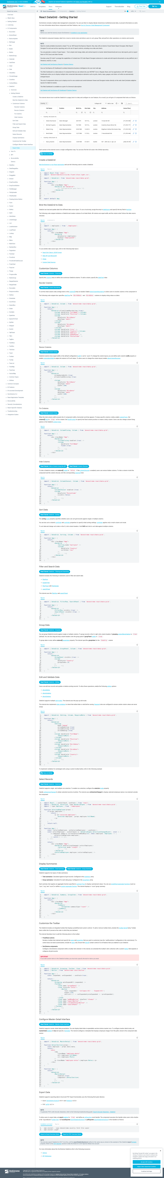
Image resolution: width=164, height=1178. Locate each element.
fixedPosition (72, 419)
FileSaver (69, 1101)
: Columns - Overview (50, 273)
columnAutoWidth (48, 358)
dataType (67, 295)
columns (48, 277)
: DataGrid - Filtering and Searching (54, 571)
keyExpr (129, 209)
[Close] (160, 1151)
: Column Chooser (79, 466)
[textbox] (20, 11)
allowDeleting (47, 696)
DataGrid (71, 11)
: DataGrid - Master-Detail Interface (54, 1024)
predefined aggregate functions (120, 884)
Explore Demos (68, 64)
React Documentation (49, 11)
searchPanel (46, 589)
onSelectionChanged (50, 792)
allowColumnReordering (97, 291)
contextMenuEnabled (124, 634)
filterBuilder (55, 586)
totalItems (87, 876)
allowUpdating (47, 693)
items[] (126, 928)
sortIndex (67, 522)
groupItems (86, 880)
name (72, 940)
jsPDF (47, 1104)
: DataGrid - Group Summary (79, 869)
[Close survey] (159, 1)
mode (48, 519)
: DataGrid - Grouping (50, 630)
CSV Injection (57, 1144)
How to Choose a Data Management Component (95, 25)
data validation (61, 704)
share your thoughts (82, 2)
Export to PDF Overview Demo (72, 1134)
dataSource (106, 209)
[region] (147, 1162)
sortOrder (58, 522)
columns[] (72, 291)
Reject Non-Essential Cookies (146, 1166)
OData (44, 259)
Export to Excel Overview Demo (49, 1134)
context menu (57, 422)
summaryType (80, 884)
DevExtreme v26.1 (12, 2)
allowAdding (46, 690)
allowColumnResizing (113, 358)
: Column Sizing (48, 352)
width (79, 356)
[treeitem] (20, 14)
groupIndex (66, 640)
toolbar (121, 928)
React (21, 6)
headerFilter (46, 583)
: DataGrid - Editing (49, 682)
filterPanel (46, 586)
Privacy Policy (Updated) (72, 1174)
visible (65, 470)
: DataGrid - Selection (50, 784)
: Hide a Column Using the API (53, 466)
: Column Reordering (50, 287)
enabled (49, 1031)
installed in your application (79, 33)
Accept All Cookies (146, 1162)
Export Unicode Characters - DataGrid (104, 1112)
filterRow (45, 579)
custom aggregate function (69, 886)
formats (134, 1142)
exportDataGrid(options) (77, 1119)
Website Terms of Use (61, 1174)
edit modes (58, 700)
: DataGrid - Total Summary (52, 869)
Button (126, 949)
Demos (45, 1153)
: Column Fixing (48, 413)
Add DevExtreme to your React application (51, 164)
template (67, 1031)
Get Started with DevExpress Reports (51, 64)
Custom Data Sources (49, 262)
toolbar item (55, 1119)
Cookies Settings (84, 1174)
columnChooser (84, 470)
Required (97, 704)
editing (109, 686)
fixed (46, 419)
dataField (101, 277)
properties (80, 940)
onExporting (87, 1117)
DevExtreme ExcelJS (52, 1101)
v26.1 (132, 11)
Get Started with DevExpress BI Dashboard (53, 90)
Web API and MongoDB (50, 256)
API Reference (47, 1156)
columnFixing (124, 417)
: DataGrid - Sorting (49, 514)
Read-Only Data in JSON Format (52, 252)
